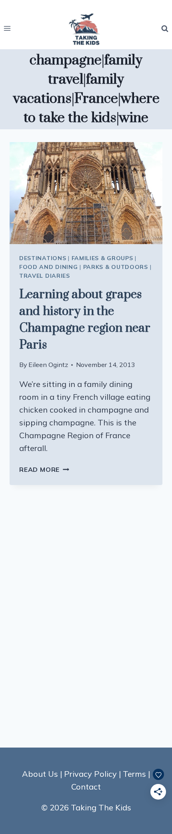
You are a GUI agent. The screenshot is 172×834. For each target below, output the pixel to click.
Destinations (42, 258)
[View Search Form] (165, 28)
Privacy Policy (90, 774)
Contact (86, 787)
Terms (134, 774)
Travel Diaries (44, 275)
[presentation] (86, 193)
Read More (44, 469)
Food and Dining (48, 267)
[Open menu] (7, 28)
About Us (40, 774)
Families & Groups (102, 258)
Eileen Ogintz (48, 365)
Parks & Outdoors (115, 267)
